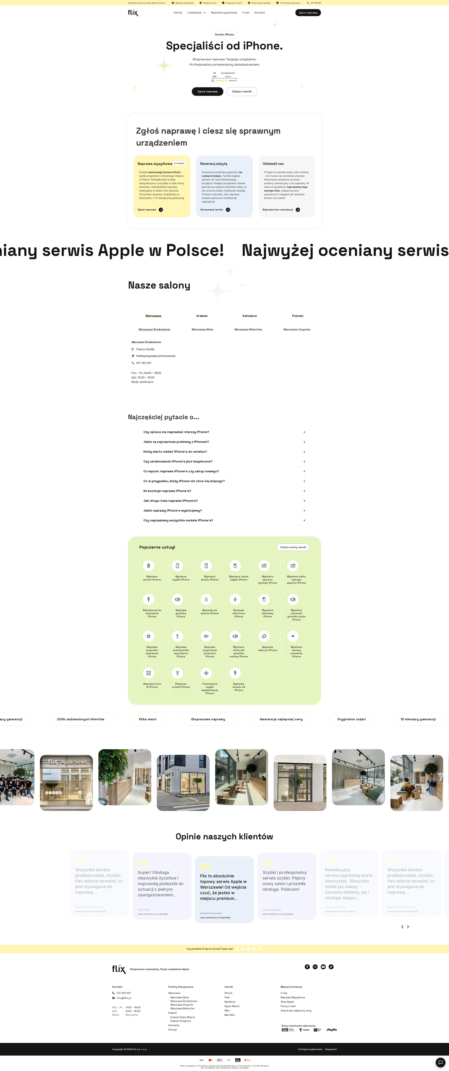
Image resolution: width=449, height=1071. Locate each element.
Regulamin (331, 1049)
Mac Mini (229, 1014)
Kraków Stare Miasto (182, 1017)
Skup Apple (287, 1001)
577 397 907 (144, 363)
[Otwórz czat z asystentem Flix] (440, 1062)
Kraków (172, 1012)
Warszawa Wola (179, 997)
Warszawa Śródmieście (146, 342)
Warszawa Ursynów (181, 1004)
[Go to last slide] (402, 926)
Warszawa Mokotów (182, 1008)
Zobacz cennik (242, 91)
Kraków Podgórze (180, 1020)
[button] (224, 432)
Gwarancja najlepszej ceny (296, 1010)
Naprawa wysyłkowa (224, 12)
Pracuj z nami (288, 1006)
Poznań (172, 1029)
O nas (245, 12)
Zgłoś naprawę (308, 12)
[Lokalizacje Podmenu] (204, 12)
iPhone (228, 993)
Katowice (173, 1025)
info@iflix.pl (124, 998)
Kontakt (260, 12)
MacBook (229, 1001)
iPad (226, 997)
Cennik (178, 12)
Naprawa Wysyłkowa (293, 997)
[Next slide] (407, 926)
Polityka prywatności (310, 1049)
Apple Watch (232, 1006)
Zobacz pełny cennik (293, 547)
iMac (227, 1010)
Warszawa (174, 993)
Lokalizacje (194, 12)
